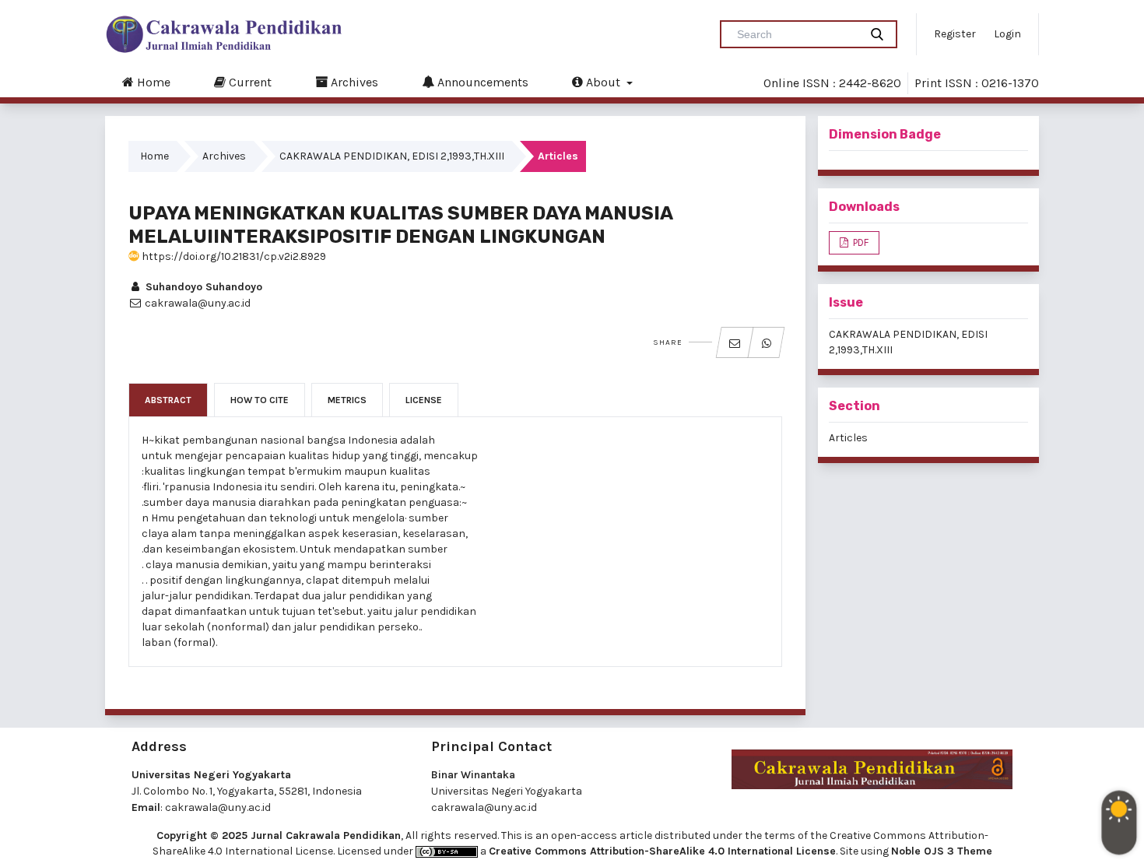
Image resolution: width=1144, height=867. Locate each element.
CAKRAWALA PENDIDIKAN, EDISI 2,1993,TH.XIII (391, 156)
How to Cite (259, 400)
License (423, 400)
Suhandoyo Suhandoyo (202, 286)
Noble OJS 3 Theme (941, 851)
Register (955, 33)
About (603, 82)
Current (249, 82)
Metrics (347, 400)
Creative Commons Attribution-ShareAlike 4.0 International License (662, 851)
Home (152, 82)
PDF (860, 242)
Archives (353, 82)
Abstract (168, 400)
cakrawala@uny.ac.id (218, 807)
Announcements (481, 82)
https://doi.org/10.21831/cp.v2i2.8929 (232, 256)
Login (1007, 33)
